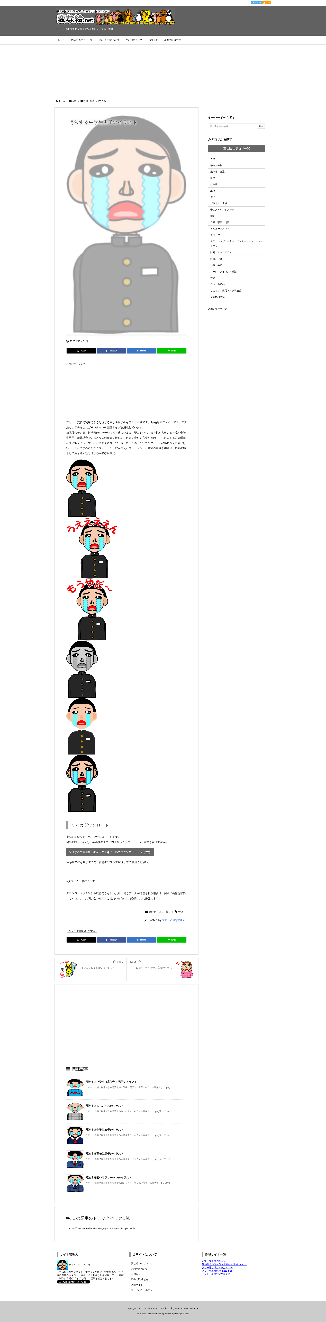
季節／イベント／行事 (222, 209)
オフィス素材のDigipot (214, 1261)
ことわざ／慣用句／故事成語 (225, 290)
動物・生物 (216, 165)
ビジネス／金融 (218, 203)
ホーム (61, 101)
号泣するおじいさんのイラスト (105, 1105)
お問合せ (136, 1274)
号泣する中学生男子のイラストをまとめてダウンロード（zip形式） (110, 852)
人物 (74, 101)
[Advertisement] (163, 70)
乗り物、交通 (217, 171)
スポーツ (215, 235)
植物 (212, 177)
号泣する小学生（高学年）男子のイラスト (111, 1081)
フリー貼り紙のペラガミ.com (217, 1267)
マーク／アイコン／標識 (223, 271)
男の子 (104, 101)
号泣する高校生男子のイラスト (105, 1153)
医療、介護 (216, 258)
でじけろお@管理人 (173, 920)
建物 (212, 190)
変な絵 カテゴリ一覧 (236, 148)
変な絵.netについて (141, 1263)
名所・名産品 (217, 284)
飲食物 (214, 184)
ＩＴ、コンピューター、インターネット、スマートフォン (236, 243)
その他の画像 (217, 296)
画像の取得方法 (139, 1279)
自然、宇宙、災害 (219, 222)
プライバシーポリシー (143, 1289)
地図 (212, 216)
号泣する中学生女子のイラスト (105, 1129)
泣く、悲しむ (166, 911)
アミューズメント (219, 228)
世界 (212, 277)
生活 (212, 196)
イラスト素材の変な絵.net (216, 1273)
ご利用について (139, 1268)
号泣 (180, 911)
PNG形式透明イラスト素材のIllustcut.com (224, 1264)
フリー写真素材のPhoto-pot (217, 1270)
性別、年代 (88, 101)
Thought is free (181, 1313)
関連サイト (137, 1284)
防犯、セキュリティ (221, 252)
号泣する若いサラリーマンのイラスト (109, 1177)
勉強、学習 (216, 265)
